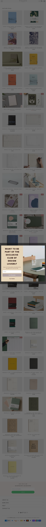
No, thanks (12, 278)
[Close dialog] (43, 247)
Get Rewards (12, 275)
